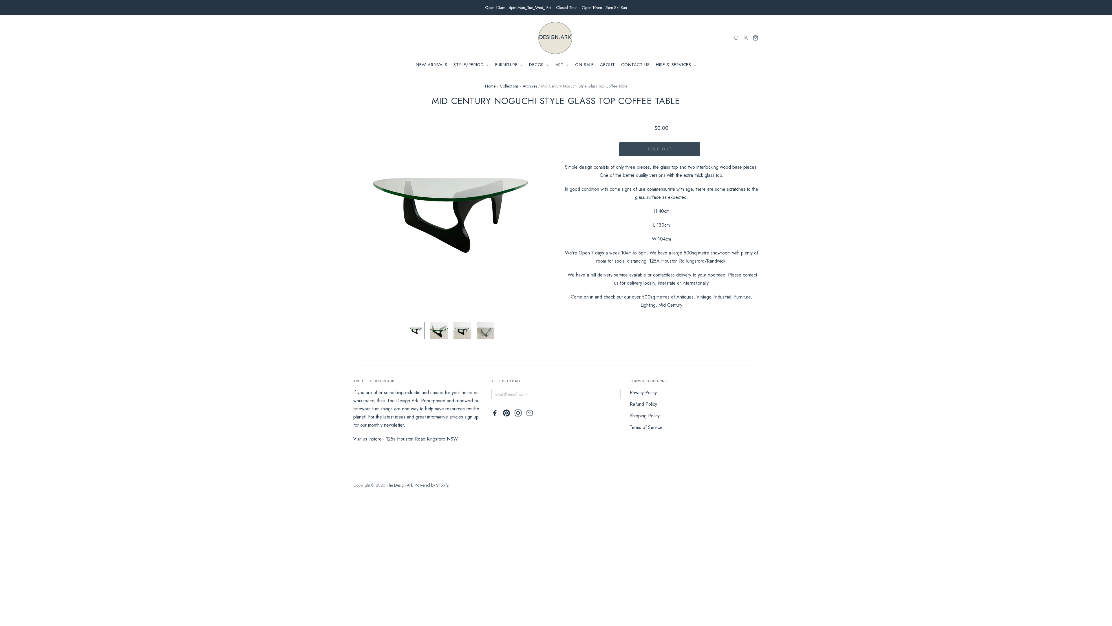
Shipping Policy (645, 415)
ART (560, 64)
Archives (530, 86)
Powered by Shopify (431, 485)
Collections (509, 86)
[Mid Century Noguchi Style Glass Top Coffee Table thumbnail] (416, 330)
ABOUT (607, 64)
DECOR (537, 64)
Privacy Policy (643, 392)
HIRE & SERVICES (674, 64)
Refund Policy (643, 404)
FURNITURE (507, 64)
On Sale (584, 64)
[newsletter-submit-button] (614, 395)
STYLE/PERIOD (469, 64)
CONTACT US (635, 64)
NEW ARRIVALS (431, 64)
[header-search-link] (734, 38)
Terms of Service (646, 427)
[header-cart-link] (754, 38)
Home (490, 86)
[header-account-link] (744, 38)
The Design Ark (400, 485)
